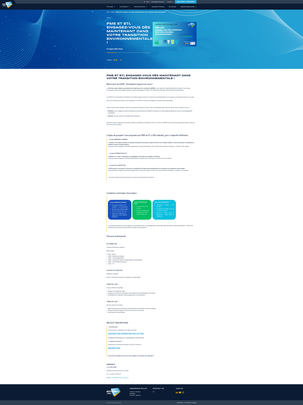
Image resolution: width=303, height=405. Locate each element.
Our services (172, 6)
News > (113, 12)
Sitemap (194, 402)
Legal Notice (180, 402)
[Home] (7, 5)
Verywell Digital (117, 402)
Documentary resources (158, 2)
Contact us (170, 2)
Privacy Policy (187, 402)
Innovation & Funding (158, 6)
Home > (109, 12)
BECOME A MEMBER (186, 1)
